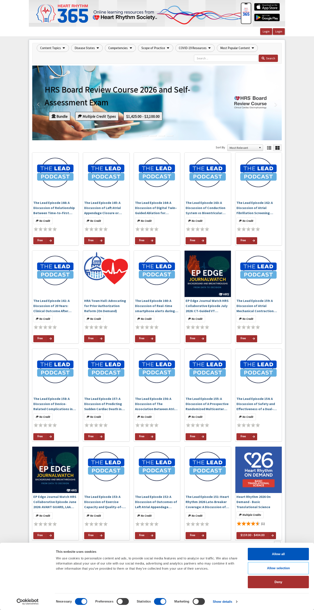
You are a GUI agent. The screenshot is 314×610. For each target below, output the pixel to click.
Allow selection (278, 568)
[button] (53, 48)
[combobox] (243, 148)
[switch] (123, 601)
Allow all (278, 554)
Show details (222, 601)
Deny (278, 582)
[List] (269, 147)
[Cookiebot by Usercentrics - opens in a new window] (27, 601)
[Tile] (277, 147)
